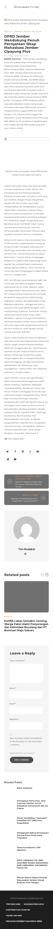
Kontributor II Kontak (18, 910)
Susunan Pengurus (34, 904)
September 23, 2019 (21, 56)
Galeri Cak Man (14, 915)
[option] (26, 607)
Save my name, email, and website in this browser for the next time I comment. (26, 741)
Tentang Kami (13, 904)
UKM (29, 479)
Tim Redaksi (9, 56)
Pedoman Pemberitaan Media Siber (24, 921)
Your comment (17, 661)
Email (12, 704)
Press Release (33, 32)
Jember (18, 32)
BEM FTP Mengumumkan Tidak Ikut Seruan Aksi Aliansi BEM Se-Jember (28, 484)
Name (12, 688)
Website (14, 719)
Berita (8, 32)
